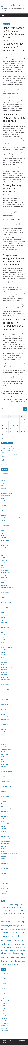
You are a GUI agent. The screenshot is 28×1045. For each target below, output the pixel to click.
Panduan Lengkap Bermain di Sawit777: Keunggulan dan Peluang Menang (14, 392)
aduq (2, 905)
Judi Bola (3, 476)
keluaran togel (8, 936)
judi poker (13, 922)
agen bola (6, 905)
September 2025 (5, 1001)
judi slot (19, 921)
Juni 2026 (3, 978)
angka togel (17, 907)
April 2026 (3, 983)
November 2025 (5, 996)
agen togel (9, 907)
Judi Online (4, 478)
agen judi (12, 905)
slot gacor (10, 957)
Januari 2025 (4, 1020)
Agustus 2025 (4, 1003)
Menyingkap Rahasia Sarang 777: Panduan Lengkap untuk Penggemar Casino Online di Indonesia (14, 399)
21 (17, 428)
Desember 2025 (5, 993)
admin (14, 40)
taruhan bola (22, 962)
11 (6, 425)
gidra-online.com (13, 5)
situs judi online (6, 950)
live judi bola (10, 940)
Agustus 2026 (4, 973)
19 (10, 428)
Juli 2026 (3, 976)
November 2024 (5, 1025)
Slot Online (4, 483)
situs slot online (9, 953)
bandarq (22, 907)
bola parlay (17, 910)
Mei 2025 (3, 1010)
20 (13, 428)
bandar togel (9, 910)
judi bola (9, 918)
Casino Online (4, 473)
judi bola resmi (16, 918)
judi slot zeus (5, 933)
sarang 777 (22, 149)
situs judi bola (22, 947)
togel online (14, 964)
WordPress (11, 1042)
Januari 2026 (4, 991)
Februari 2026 (4, 988)
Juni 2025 (3, 1008)
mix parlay (17, 940)
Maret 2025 (4, 1015)
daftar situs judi (9, 914)
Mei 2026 (3, 981)
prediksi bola (5, 947)
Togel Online (4, 488)
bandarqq (3, 910)
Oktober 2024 (4, 1028)
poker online (7, 944)
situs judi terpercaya (19, 950)
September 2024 (5, 1030)
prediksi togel (13, 947)
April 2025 (3, 1013)
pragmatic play (18, 943)
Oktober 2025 (4, 998)
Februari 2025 (4, 1018)
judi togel (13, 933)
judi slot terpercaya (18, 930)
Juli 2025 (3, 1006)
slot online (13, 961)
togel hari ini (5, 964)
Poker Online (4, 480)
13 (13, 425)
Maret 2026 (4, 986)
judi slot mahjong (14, 926)
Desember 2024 (5, 1023)
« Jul (2, 438)
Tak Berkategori (6, 24)
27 (13, 431)
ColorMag (3, 1042)
